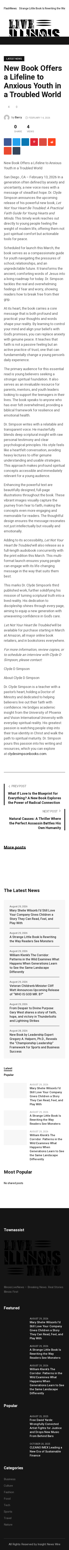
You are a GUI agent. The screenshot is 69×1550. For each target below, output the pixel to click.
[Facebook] (8, 142)
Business (10, 1479)
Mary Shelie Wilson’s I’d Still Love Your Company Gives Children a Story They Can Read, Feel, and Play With (32, 916)
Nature (8, 1525)
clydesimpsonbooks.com (27, 753)
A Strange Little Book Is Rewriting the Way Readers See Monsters (33, 939)
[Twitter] (16, 142)
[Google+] (43, 142)
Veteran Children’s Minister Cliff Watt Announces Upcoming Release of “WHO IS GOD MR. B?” (34, 990)
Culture (8, 1486)
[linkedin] (25, 142)
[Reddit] (52, 142)
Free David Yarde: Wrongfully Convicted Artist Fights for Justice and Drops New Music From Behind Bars (46, 1428)
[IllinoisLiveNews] (34, 35)
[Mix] (8, 151)
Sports (8, 1512)
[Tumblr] (16, 151)
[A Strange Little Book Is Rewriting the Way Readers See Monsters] (15, 1118)
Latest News (14, 59)
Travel (8, 1518)
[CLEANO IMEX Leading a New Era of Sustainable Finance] (15, 1449)
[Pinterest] (34, 142)
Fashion (9, 1492)
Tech (7, 1505)
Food (7, 1499)
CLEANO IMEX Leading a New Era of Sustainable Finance (46, 1452)
